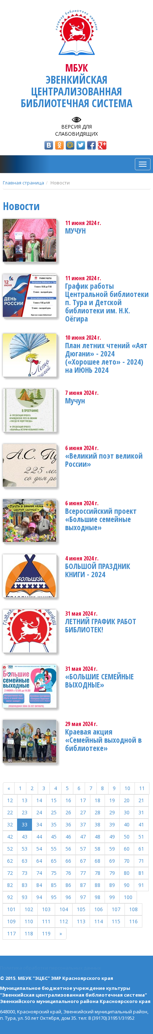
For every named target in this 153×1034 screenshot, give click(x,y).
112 (63, 921)
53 (24, 848)
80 (127, 873)
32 (10, 824)
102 (29, 909)
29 (112, 812)
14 (39, 800)
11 (142, 788)
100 (128, 897)
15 (54, 800)
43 (24, 836)
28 (97, 812)
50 (127, 836)
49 (112, 836)
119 (46, 933)
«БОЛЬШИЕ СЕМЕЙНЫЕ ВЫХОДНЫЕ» (99, 681)
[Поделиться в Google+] (102, 145)
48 (97, 836)
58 (97, 848)
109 (11, 921)
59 (112, 848)
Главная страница (23, 182)
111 (46, 921)
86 (68, 885)
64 (39, 860)
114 (98, 921)
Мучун (75, 401)
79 (112, 873)
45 (54, 836)
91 (141, 885)
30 (127, 812)
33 (24, 824)
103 (46, 909)
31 (141, 812)
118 (29, 933)
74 (39, 873)
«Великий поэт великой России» (104, 460)
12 (10, 800)
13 (24, 800)
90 (127, 885)
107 (116, 909)
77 (83, 873)
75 (54, 873)
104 (63, 909)
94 (39, 897)
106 (98, 909)
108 (133, 909)
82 (10, 885)
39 (112, 824)
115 (116, 921)
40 (127, 824)
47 (83, 836)
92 (10, 897)
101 (11, 909)
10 (127, 788)
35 (54, 824)
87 (83, 885)
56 (68, 848)
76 (68, 873)
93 (24, 897)
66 (68, 860)
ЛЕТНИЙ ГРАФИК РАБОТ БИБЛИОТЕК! (100, 625)
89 (112, 885)
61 (141, 848)
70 (127, 860)
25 (54, 812)
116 (133, 921)
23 (24, 812)
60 (127, 848)
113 (81, 921)
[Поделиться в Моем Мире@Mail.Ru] (70, 145)
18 (97, 800)
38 (97, 824)
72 (10, 873)
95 (54, 897)
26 (68, 812)
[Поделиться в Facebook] (91, 145)
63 (24, 860)
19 (112, 800)
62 (10, 860)
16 (68, 800)
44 (39, 836)
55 (54, 848)
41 (141, 824)
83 (24, 885)
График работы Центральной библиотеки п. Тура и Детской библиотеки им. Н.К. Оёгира (107, 302)
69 (112, 860)
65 (54, 860)
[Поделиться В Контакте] (48, 145)
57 (83, 848)
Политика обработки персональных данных (50, 968)
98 (97, 897)
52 (10, 848)
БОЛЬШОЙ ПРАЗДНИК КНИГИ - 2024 (97, 570)
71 (141, 860)
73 (24, 873)
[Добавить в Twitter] (80, 145)
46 (68, 836)
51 (141, 836)
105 (81, 909)
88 (97, 885)
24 (39, 812)
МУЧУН (75, 231)
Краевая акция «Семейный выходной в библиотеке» (103, 740)
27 (83, 812)
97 (83, 897)
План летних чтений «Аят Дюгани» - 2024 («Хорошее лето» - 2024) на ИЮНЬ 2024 (106, 357)
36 (68, 824)
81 (141, 873)
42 (10, 836)
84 (39, 885)
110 (29, 921)
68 (97, 860)
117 (11, 933)
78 (97, 873)
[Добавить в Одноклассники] (59, 145)
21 (141, 800)
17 (83, 800)
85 (54, 885)
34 (39, 824)
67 (83, 860)
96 (68, 897)
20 (127, 800)
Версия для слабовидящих (76, 130)
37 (83, 824)
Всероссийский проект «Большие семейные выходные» (101, 519)
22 (10, 812)
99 (112, 897)
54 (39, 848)
